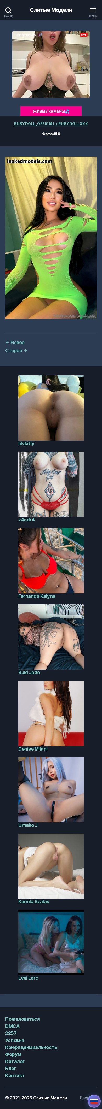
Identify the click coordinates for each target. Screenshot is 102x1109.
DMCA (12, 1026)
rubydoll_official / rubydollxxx (51, 123)
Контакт (15, 1075)
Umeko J (28, 825)
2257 (10, 1033)
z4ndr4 (26, 519)
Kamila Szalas (33, 901)
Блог (10, 1068)
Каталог (15, 1061)
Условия (14, 1040)
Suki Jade (29, 672)
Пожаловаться (22, 1019)
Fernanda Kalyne (36, 596)
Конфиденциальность (31, 1047)
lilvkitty (26, 443)
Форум (13, 1054)
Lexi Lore (28, 978)
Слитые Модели (51, 10)
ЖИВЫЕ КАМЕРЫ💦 (51, 111)
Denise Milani (33, 749)
